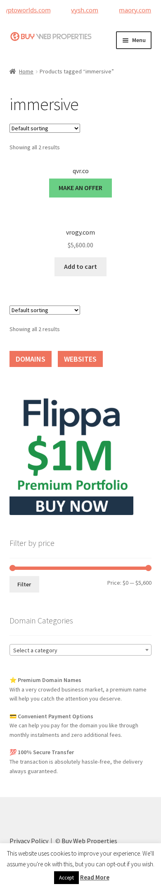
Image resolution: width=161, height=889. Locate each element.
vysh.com (81, 10)
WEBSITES (80, 359)
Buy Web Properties (89, 841)
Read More (94, 877)
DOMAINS (30, 359)
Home (26, 71)
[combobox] (80, 650)
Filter (24, 584)
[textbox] (81, 650)
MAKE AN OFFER (80, 187)
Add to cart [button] (80, 266)
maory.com (132, 10)
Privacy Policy (28, 841)
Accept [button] (66, 877)
